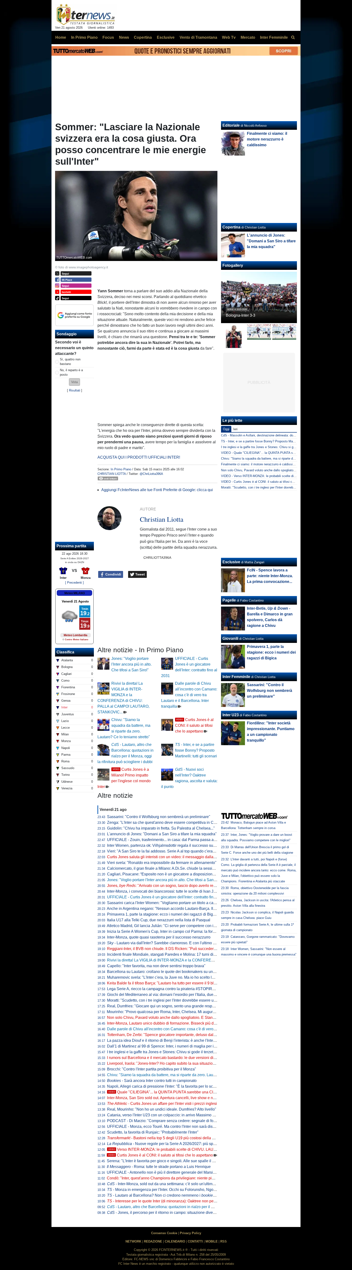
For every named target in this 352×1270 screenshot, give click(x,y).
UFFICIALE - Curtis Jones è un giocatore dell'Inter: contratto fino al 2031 (168, 897)
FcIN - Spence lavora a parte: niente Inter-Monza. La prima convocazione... (270, 576)
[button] (74, 382)
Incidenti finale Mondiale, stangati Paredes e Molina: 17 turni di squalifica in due (174, 954)
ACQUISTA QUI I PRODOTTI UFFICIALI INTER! (138, 457)
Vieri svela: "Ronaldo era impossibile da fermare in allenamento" (161, 863)
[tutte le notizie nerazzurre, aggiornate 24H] (86, 14)
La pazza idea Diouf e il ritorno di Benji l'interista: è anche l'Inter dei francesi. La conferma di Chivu (190, 1040)
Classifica (65, 652)
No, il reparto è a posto (71, 372)
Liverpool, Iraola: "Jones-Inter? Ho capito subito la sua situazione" (162, 1063)
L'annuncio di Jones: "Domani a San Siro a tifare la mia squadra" (162, 834)
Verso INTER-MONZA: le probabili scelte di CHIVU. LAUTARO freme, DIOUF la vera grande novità (196, 1149)
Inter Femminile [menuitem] (274, 37)
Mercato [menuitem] (248, 37)
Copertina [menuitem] (143, 37)
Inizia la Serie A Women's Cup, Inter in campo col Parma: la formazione (167, 931)
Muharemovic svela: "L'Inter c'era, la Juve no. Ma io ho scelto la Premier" (168, 977)
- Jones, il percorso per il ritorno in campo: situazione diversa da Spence (172, 1212)
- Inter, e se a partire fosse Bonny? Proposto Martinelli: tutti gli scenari (196, 750)
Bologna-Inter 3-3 (240, 315)
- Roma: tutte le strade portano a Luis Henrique (159, 1167)
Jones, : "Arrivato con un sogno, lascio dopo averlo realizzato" (167, 886)
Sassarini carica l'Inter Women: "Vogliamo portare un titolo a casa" (163, 903)
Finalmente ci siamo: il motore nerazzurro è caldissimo (267, 139)
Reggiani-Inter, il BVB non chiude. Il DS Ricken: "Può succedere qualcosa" (170, 949)
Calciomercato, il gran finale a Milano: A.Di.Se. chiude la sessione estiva (168, 868)
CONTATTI (195, 1241)
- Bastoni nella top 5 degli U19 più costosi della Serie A (165, 1138)
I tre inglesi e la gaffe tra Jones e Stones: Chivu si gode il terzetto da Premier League (178, 1052)
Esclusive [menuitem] (166, 37)
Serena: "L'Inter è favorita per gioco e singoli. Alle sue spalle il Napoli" (166, 1161)
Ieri (235, 429)
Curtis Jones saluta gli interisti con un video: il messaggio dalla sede (165, 857)
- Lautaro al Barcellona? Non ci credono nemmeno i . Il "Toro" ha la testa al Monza (186, 1195)
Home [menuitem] (60, 37)
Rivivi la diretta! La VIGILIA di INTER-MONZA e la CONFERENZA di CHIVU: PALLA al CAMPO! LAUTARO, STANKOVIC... (211, 960)
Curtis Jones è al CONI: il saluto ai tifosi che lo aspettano (194, 725)
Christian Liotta (111, 474)
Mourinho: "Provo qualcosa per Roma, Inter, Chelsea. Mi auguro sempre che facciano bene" (184, 1012)
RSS (223, 1241)
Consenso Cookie (164, 1233)
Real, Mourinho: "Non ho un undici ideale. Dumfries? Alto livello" (161, 1109)
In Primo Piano (121, 469)
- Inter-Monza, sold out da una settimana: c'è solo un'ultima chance (167, 1184)
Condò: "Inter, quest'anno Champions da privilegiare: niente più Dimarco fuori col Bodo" (181, 1178)
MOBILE (211, 1241)
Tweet (139, 574)
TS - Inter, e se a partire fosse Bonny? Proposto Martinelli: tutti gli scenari (272, 441)
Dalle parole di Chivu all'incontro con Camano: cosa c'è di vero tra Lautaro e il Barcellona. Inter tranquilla (189, 694)
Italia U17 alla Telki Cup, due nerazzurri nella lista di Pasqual (158, 920)
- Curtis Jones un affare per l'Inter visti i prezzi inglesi (162, 1104)
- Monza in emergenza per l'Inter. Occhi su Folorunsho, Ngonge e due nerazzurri (177, 1190)
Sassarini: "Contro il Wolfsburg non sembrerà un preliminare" (158, 817)
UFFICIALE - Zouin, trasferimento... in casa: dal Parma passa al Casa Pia (169, 840)
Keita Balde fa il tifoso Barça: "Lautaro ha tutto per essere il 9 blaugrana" (168, 983)
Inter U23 (230, 715)
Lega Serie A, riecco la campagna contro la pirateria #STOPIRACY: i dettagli (171, 989)
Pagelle (229, 600)
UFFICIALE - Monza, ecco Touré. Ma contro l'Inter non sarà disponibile (166, 1126)
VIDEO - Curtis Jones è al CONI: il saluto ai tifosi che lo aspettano (267, 481)
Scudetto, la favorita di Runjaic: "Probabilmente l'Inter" (153, 1132)
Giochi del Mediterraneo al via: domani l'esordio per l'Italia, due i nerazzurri (170, 995)
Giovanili (230, 638)
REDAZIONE (153, 1241)
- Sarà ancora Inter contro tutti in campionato (152, 1081)
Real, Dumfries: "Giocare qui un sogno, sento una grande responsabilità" (168, 1006)
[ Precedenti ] (74, 582)
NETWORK (133, 1241)
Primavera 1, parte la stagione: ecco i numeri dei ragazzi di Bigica (162, 914)
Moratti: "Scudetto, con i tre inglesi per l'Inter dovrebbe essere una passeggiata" (174, 1000)
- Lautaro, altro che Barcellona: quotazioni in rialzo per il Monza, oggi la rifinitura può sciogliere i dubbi (197, 1207)
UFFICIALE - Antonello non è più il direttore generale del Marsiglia (163, 1172)
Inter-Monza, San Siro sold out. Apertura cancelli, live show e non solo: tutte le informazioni (183, 1098)
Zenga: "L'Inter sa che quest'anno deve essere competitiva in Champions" (169, 822)
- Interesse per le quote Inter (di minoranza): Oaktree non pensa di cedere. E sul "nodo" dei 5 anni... (193, 1201)
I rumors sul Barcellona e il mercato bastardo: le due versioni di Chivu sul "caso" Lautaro (181, 1058)
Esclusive (231, 562)
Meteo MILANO (74, 593)
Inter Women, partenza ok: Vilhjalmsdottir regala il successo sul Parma (166, 845)
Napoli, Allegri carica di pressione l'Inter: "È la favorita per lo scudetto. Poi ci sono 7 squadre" (185, 1086)
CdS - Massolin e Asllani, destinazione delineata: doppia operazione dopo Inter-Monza (280, 435)
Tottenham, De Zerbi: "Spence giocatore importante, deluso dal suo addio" (170, 1035)
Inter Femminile (236, 677)
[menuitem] (293, 37)
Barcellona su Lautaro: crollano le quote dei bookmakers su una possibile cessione (177, 972)
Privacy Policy (190, 1233)
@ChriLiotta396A (151, 474)
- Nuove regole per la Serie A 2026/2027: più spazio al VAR (170, 1144)
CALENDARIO (175, 1241)
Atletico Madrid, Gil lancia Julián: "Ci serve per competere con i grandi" (167, 926)
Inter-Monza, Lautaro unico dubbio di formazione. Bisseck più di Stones (167, 1023)
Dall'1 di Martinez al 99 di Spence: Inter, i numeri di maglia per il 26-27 (166, 1046)
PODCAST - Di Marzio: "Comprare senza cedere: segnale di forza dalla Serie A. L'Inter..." (182, 1121)
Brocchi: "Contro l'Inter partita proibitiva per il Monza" (151, 1069)
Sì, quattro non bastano (70, 362)
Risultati (74, 390)
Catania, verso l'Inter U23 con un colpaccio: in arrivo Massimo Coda (164, 1115)
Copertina (231, 227)
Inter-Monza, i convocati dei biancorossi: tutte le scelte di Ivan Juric (163, 891)
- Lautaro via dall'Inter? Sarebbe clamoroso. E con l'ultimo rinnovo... (167, 943)
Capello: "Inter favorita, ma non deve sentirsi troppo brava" (156, 966)
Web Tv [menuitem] (229, 37)
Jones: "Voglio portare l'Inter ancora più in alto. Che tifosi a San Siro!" (131, 664)
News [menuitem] (124, 37)
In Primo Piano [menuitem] (84, 37)
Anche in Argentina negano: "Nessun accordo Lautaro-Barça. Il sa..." (169, 908)
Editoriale (231, 125)
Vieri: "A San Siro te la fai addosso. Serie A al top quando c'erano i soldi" (168, 851)
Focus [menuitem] (108, 37)
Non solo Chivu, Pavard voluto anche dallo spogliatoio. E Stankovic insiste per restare (180, 1017)
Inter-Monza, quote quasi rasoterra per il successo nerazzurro (158, 937)
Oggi (226, 429)
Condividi (112, 574)
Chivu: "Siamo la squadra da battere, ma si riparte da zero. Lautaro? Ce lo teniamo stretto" (183, 1075)
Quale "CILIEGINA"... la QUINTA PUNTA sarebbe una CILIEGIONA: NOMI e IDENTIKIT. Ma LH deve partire (203, 1092)
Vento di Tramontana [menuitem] (198, 37)
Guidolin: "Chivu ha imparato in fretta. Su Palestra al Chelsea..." (161, 828)
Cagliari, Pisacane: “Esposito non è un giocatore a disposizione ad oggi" (168, 874)
